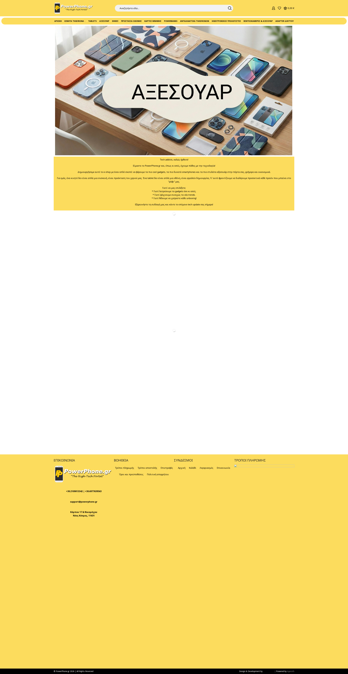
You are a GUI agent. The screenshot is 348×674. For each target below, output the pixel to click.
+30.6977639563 (93, 491)
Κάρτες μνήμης (152, 21)
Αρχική (58, 21)
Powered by (281, 671)
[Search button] (229, 8)
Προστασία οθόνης (131, 21)
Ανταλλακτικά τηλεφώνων (194, 21)
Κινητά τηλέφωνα (74, 21)
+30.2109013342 (74, 491)
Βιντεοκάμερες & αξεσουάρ (258, 21)
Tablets (92, 21)
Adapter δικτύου (284, 21)
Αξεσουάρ (104, 21)
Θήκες (115, 21)
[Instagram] (64, 523)
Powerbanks (170, 21)
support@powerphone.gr (83, 501)
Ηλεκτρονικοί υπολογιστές (226, 21)
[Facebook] (57, 523)
